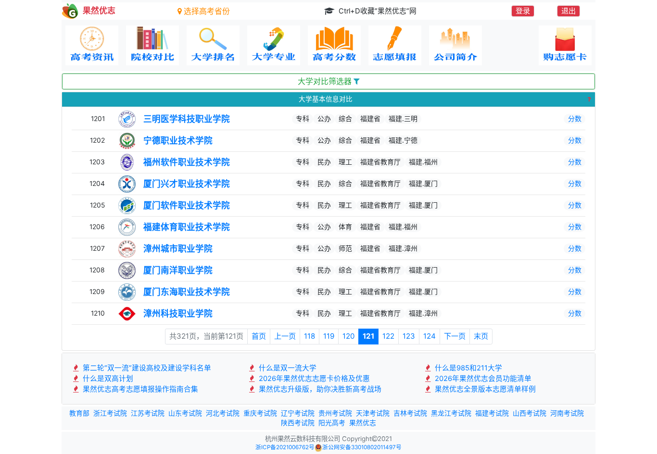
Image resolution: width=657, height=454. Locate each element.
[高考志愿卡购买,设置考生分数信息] (565, 45)
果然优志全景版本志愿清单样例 (484, 389)
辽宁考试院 (298, 413)
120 (348, 336)
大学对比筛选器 (326, 81)
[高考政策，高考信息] (92, 45)
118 (309, 336)
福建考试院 (492, 413)
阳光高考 (331, 423)
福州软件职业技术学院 (186, 162)
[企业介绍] (455, 45)
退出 (568, 10)
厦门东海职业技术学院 (186, 292)
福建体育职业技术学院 (186, 227)
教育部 (79, 413)
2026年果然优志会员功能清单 (482, 378)
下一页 (455, 336)
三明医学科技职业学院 (186, 119)
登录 (523, 10)
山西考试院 (529, 413)
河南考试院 (567, 413)
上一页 (285, 336)
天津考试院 (373, 413)
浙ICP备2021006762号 (285, 447)
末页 (481, 336)
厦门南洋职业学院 (178, 270)
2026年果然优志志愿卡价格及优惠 (313, 378)
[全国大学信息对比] (152, 45)
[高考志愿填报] (395, 45)
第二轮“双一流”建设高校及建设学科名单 (146, 368)
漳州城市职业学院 (178, 249)
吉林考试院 (410, 413)
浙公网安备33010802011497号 (362, 447)
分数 (574, 118)
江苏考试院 (147, 413)
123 (409, 336)
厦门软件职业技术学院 (186, 205)
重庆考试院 (260, 413)
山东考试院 (185, 413)
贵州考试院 (335, 413)
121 (368, 336)
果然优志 (362, 423)
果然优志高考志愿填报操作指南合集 (139, 389)
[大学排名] (213, 45)
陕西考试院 (298, 423)
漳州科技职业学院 (178, 313)
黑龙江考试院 (451, 413)
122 (388, 336)
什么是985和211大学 (467, 368)
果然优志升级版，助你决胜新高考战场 (319, 389)
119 (328, 336)
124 (429, 336)
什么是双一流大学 (286, 368)
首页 (259, 336)
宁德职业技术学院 (178, 140)
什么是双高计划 (107, 378)
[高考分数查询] (334, 45)
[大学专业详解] (273, 45)
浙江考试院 (110, 413)
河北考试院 (223, 413)
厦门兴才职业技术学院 (186, 184)
